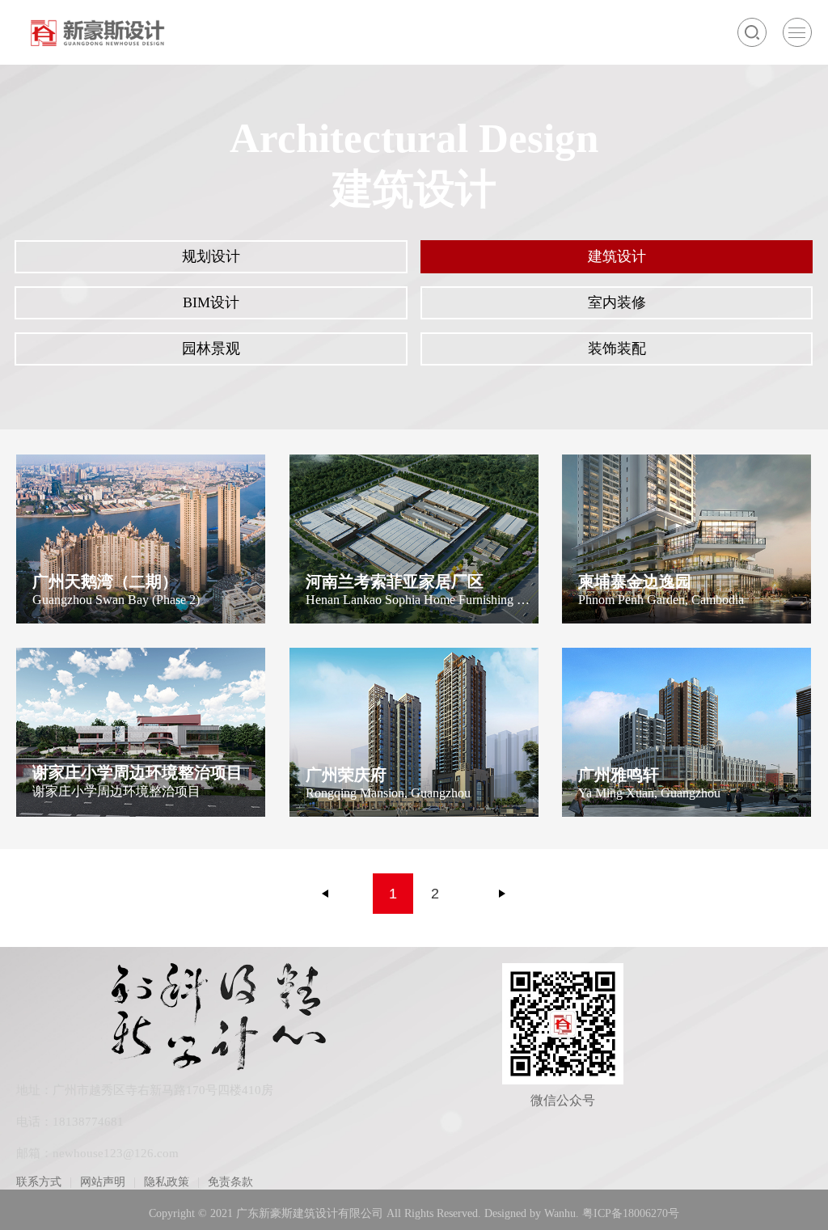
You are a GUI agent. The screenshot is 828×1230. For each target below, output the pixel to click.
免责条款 (230, 1182)
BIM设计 (211, 302)
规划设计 (211, 256)
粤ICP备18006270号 (630, 1213)
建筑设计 (617, 256)
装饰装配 (617, 348)
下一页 (502, 893)
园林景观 (211, 348)
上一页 (326, 893)
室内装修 (617, 302)
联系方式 (38, 1182)
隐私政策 (166, 1182)
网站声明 (102, 1182)
